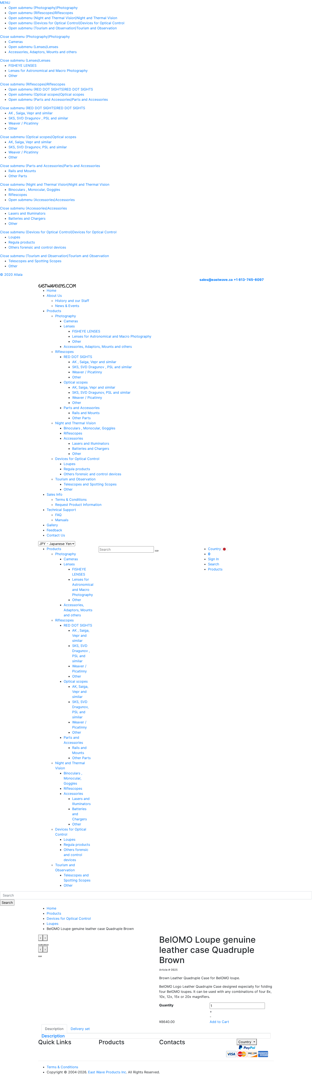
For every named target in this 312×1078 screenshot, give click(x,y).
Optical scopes (72, 94)
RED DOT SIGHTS (79, 89)
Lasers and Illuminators (26, 213)
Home (51, 290)
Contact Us (56, 535)
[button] (40, 944)
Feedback (54, 530)
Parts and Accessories (90, 99)
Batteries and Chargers (26, 218)
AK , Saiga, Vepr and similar (30, 113)
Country (245, 1042)
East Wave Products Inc (107, 1072)
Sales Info (54, 494)
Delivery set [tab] (80, 1029)
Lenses (52, 47)
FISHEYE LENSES (22, 65)
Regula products (21, 242)
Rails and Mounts (22, 171)
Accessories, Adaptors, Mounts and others (42, 52)
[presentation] (40, 938)
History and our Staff (72, 301)
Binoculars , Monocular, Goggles (34, 189)
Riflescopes (64, 13)
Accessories (65, 200)
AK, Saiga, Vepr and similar (30, 142)
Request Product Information (78, 504)
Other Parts (17, 176)
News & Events (67, 306)
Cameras (15, 42)
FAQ (58, 515)
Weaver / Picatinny (23, 123)
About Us (54, 295)
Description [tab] (54, 1029)
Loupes (14, 237)
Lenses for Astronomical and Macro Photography (48, 70)
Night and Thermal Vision (97, 18)
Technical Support (61, 510)
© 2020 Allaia (11, 274)
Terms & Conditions (71, 499)
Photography (67, 8)
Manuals (61, 520)
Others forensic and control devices (37, 247)
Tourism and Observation (96, 28)
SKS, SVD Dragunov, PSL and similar (37, 147)
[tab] (156, 1035)
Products (54, 311)
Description (53, 1035)
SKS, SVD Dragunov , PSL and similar (38, 118)
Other (12, 76)
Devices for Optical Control (102, 23)
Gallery (52, 525)
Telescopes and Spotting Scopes (34, 261)
